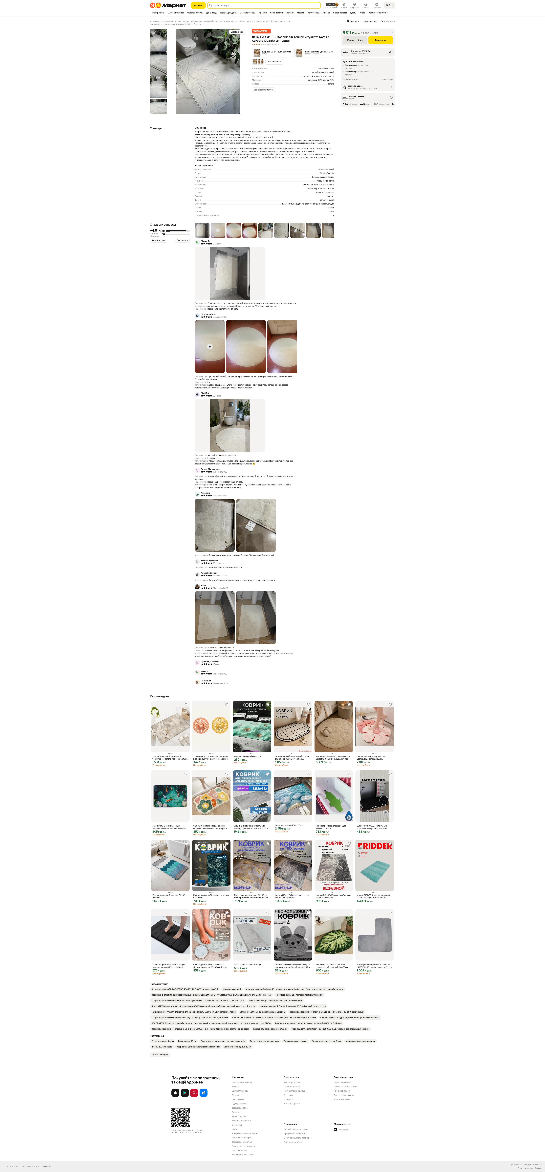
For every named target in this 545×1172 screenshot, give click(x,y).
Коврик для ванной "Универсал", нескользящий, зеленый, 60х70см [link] (332, 966)
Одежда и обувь (239, 1104)
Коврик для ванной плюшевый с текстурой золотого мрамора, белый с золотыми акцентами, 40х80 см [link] (170, 757)
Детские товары (239, 1150)
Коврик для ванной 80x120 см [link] (289, 825)
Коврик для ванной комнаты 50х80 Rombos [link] (168, 896)
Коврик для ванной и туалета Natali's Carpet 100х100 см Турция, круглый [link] (333, 757)
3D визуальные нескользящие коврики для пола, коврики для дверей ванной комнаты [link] (170, 827)
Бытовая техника (240, 1091)
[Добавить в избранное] (186, 705)
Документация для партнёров (298, 1138)
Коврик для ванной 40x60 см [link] (247, 756)
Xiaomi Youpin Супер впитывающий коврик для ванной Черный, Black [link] (168, 966)
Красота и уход (239, 1116)
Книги (234, 1129)
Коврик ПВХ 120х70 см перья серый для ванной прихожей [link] (292, 896)
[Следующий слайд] (241, 71)
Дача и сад (237, 1125)
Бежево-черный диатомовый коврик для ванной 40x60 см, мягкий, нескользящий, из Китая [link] (292, 757)
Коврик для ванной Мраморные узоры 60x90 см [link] (211, 896)
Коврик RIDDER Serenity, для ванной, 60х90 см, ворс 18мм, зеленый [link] (373, 896)
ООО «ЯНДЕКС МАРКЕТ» (530, 1164)
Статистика (12, 1166)
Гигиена (235, 1095)
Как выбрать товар (292, 1082)
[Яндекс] (538, 1168)
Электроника (238, 1099)
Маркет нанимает (342, 1099)
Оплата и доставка (292, 1086)
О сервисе (289, 1095)
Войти (389, 5)
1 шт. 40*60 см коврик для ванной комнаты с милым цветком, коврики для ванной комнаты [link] (210, 827)
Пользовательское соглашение (36, 1166)
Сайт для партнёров (293, 1142)
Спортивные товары (241, 1138)
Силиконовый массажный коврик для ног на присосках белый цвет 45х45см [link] (292, 966)
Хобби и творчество (241, 1121)
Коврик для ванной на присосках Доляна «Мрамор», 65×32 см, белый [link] (210, 966)
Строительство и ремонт (243, 1146)
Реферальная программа (345, 1086)
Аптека (235, 1112)
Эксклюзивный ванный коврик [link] (248, 965)
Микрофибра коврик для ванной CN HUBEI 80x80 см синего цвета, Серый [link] (374, 966)
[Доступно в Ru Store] (203, 1096)
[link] (185, 989)
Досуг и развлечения (242, 1082)
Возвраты (288, 1099)
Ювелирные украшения (243, 1155)
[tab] (158, 13)
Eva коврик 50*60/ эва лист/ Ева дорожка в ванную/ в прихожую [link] (372, 827)
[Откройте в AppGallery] (194, 1096)
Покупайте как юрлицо (294, 1091)
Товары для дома (240, 1108)
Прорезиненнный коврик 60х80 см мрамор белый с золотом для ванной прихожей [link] (251, 896)
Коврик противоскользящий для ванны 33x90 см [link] (331, 827)
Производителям (342, 1091)
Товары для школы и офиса (244, 1133)
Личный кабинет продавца (296, 1129)
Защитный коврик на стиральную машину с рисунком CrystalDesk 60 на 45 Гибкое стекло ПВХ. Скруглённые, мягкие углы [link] (251, 827)
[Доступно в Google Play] (185, 1096)
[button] (261, 31)
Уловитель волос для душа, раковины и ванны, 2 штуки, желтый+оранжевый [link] (211, 757)
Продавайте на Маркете (295, 1133)
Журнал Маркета (292, 1104)
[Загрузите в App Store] (175, 1096)
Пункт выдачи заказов (344, 1095)
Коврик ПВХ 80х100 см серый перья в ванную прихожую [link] (333, 896)
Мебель (235, 1086)
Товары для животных (242, 1142)
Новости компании (342, 1082)
